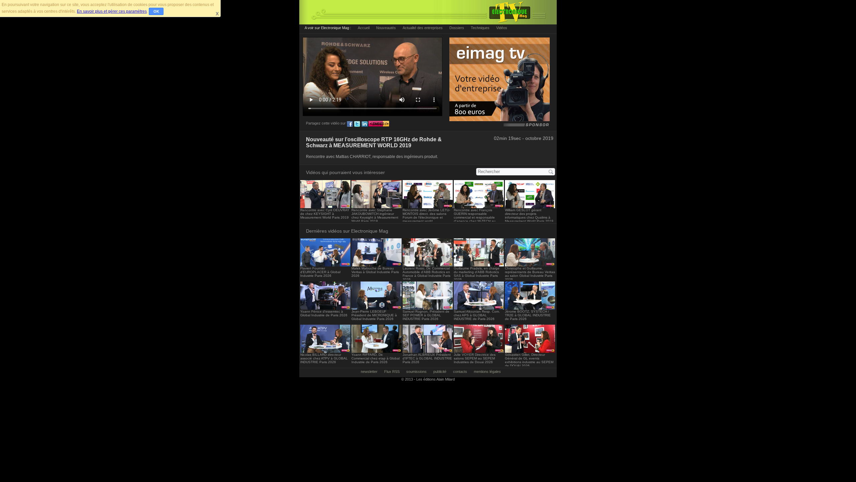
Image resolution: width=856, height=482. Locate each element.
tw (357, 124)
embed (378, 124)
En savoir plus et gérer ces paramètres (112, 11)
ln (364, 124)
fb (349, 124)
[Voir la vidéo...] (325, 206)
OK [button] (156, 11)
